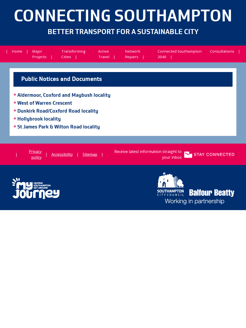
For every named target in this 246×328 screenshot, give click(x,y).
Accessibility (62, 154)
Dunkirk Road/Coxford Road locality (57, 111)
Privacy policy (35, 154)
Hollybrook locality (39, 119)
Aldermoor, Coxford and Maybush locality (64, 95)
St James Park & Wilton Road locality (58, 127)
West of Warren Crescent (44, 103)
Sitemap (90, 154)
